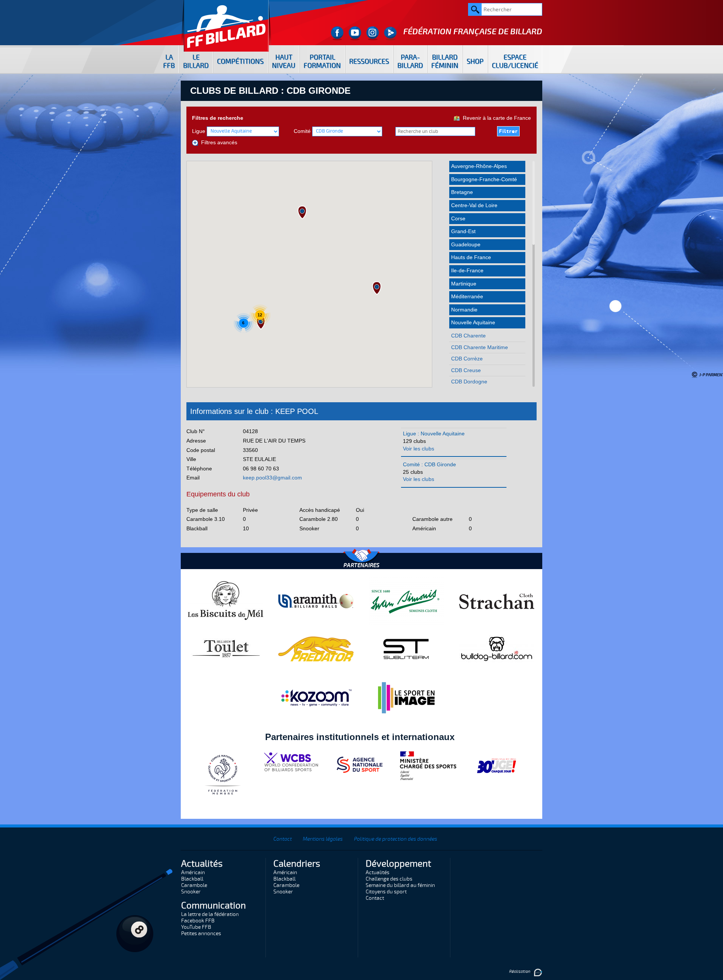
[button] (302, 212)
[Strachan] (496, 600)
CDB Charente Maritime (479, 347)
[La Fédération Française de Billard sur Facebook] (337, 33)
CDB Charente (468, 336)
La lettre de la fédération (210, 914)
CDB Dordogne (469, 382)
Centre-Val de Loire (474, 205)
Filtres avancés (217, 142)
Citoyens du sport (386, 891)
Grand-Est (463, 231)
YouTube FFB (196, 927)
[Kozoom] (316, 697)
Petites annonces (201, 933)
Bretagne (462, 192)
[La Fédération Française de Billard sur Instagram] (372, 33)
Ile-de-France (467, 270)
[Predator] (316, 648)
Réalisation (520, 971)
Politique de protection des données (395, 839)
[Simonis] (406, 600)
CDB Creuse (466, 370)
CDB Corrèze (467, 359)
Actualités (377, 872)
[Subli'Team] (406, 648)
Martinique (463, 284)
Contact (282, 839)
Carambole (194, 885)
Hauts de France (471, 257)
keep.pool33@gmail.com (272, 478)
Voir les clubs (418, 449)
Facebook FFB (198, 920)
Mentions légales (323, 839)
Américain (193, 872)
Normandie (464, 310)
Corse (458, 218)
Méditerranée (467, 296)
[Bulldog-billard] (496, 648)
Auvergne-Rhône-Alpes (479, 166)
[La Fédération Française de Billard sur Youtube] (355, 33)
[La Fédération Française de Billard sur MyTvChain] (390, 33)
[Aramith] (316, 600)
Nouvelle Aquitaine (473, 322)
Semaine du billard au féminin (400, 885)
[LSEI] (406, 697)
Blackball (192, 879)
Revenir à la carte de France (495, 118)
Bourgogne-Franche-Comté (484, 179)
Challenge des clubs (389, 879)
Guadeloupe (465, 244)
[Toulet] (225, 648)
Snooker (191, 891)
